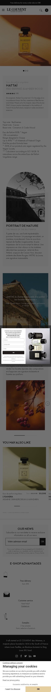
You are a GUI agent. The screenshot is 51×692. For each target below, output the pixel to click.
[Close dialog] (48, 330)
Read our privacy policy (11, 680)
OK (13, 352)
